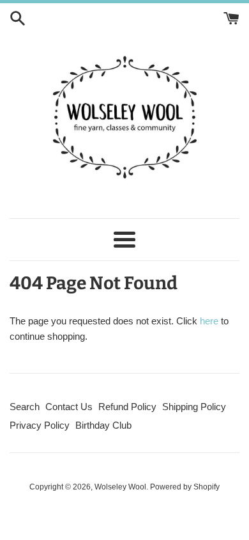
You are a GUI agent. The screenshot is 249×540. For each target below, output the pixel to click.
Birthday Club (103, 425)
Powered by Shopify (185, 486)
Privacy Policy (40, 425)
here (209, 320)
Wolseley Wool (120, 486)
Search (25, 406)
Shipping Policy (194, 406)
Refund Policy (127, 406)
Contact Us (69, 406)
